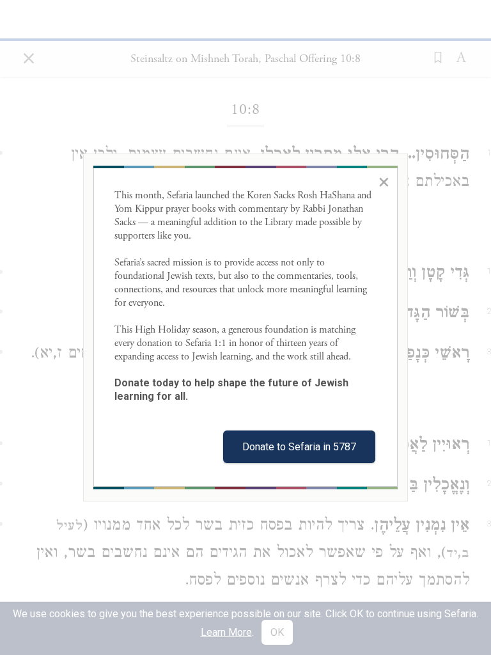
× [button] (383, 182)
